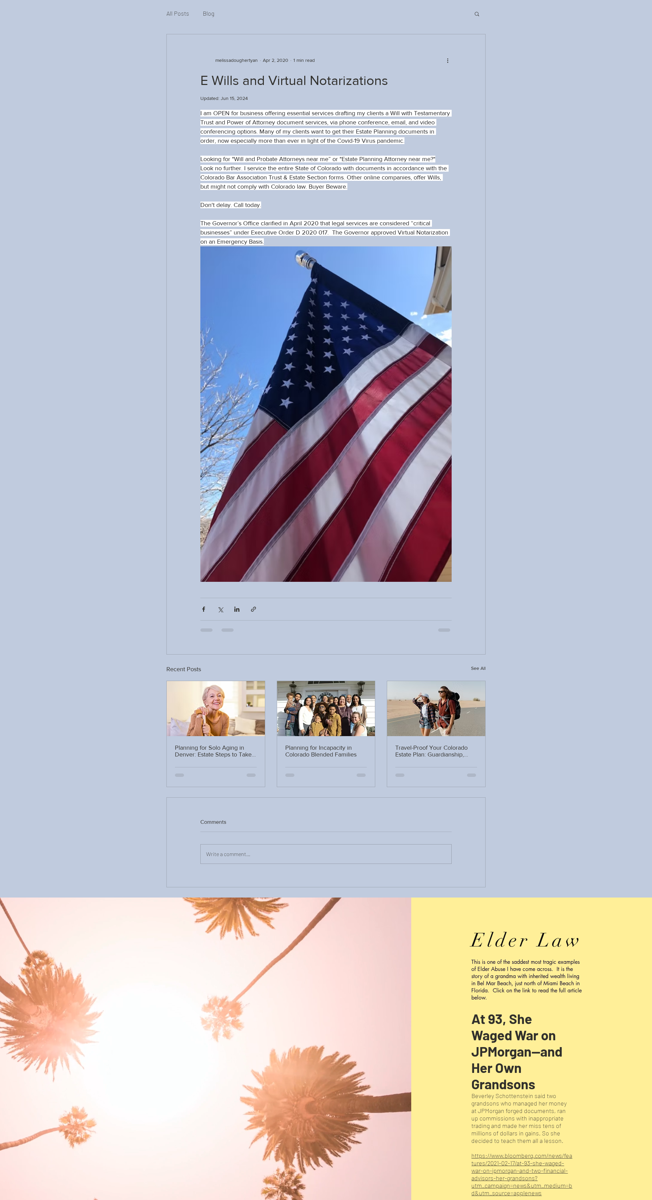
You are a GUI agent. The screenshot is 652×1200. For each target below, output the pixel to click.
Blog (208, 13)
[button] (477, 13)
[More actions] (447, 60)
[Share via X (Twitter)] (220, 609)
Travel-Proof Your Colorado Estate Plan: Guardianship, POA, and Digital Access (431, 751)
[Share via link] (253, 609)
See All (478, 668)
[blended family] (326, 708)
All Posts (177, 13)
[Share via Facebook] (203, 609)
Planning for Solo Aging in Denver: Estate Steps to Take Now (213, 751)
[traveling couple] (436, 708)
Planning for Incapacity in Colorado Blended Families (321, 751)
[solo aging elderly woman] (216, 708)
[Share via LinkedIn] (237, 609)
